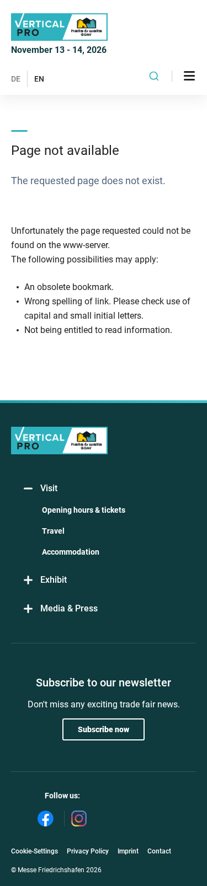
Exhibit (53, 579)
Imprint (128, 851)
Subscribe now (103, 729)
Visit (48, 488)
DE (15, 78)
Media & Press (69, 608)
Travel (53, 531)
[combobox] (154, 76)
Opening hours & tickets (83, 510)
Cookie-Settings (34, 851)
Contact (159, 851)
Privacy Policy (88, 851)
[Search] (154, 76)
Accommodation (70, 551)
